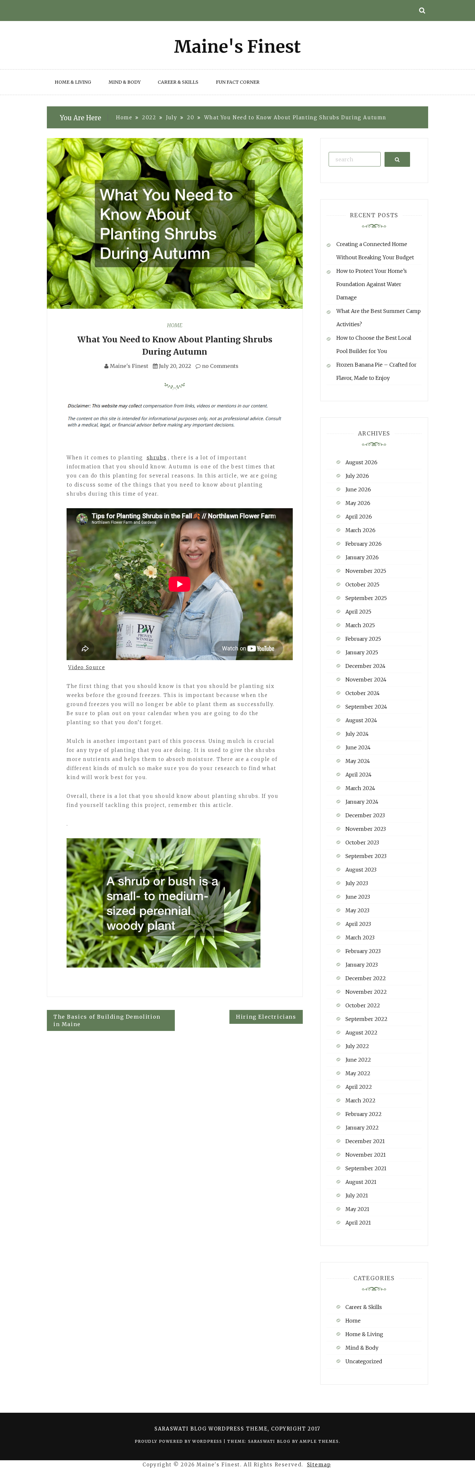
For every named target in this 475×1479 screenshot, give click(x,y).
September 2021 (365, 1168)
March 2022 (360, 1100)
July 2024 (357, 734)
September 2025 (366, 598)
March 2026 (360, 530)
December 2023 (365, 815)
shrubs (157, 458)
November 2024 (365, 679)
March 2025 (360, 625)
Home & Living (73, 82)
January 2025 (361, 652)
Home (175, 325)
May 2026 (357, 503)
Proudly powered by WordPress (179, 1441)
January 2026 (362, 557)
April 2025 (358, 611)
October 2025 (362, 584)
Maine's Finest (129, 366)
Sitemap (319, 1465)
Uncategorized (363, 1361)
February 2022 (363, 1114)
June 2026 (358, 489)
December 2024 (365, 666)
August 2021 (360, 1182)
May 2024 (357, 761)
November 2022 (366, 992)
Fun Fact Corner (237, 82)
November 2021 (365, 1155)
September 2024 (366, 706)
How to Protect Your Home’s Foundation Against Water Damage (371, 284)
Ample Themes (319, 1441)
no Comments (219, 366)
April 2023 (358, 924)
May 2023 (357, 910)
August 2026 (361, 462)
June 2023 (357, 897)
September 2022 (366, 1019)
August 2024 (361, 720)
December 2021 (365, 1141)
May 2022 (357, 1073)
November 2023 (365, 829)
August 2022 (361, 1032)
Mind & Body (125, 82)
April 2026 (358, 516)
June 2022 (358, 1059)
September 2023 (365, 856)
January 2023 (361, 964)
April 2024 (358, 774)
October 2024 (362, 693)
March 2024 (360, 788)
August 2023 (360, 869)
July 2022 (357, 1046)
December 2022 (365, 978)
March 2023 (360, 937)
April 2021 (358, 1222)
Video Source (86, 667)
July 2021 (356, 1195)
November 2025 (365, 571)
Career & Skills (178, 82)
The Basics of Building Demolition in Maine (107, 1020)
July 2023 (356, 883)
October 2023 (362, 842)
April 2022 (358, 1087)
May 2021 (357, 1209)
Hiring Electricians (266, 1016)
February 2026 (363, 544)
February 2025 (363, 639)
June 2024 (358, 747)
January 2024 (361, 801)
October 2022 (362, 1005)
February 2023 (363, 951)
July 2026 (357, 476)
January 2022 (362, 1127)
